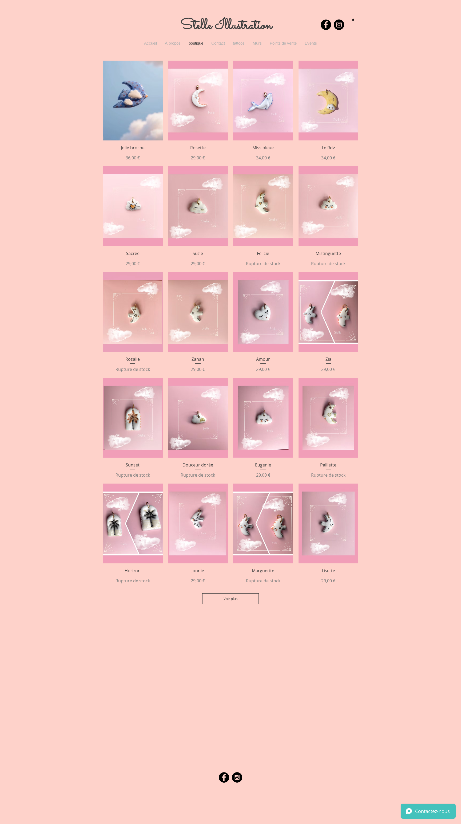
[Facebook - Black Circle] (326, 24)
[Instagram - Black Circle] (339, 24)
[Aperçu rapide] (133, 100)
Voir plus (230, 598)
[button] (353, 19)
